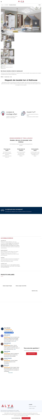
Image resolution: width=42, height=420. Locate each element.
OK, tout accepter (26, 418)
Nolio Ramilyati (7, 343)
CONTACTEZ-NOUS (31, 353)
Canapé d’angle (32, 408)
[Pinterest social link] (8, 77)
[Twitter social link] (5, 77)
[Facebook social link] (4, 77)
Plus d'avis (10, 372)
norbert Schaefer (8, 358)
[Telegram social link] (11, 77)
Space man (6, 365)
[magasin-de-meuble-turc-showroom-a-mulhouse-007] (26, 243)
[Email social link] (7, 77)
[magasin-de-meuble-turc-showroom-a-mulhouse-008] (36, 243)
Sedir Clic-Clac (35, 290)
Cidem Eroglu (7, 351)
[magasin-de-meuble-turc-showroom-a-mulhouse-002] (36, 240)
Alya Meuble (7, 328)
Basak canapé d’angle (7, 285)
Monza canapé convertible (21, 285)
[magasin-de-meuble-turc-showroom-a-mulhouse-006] (36, 242)
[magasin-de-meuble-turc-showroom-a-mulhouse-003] (26, 242)
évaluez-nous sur (8, 332)
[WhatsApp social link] (9, 77)
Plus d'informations (16, 418)
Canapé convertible (32, 406)
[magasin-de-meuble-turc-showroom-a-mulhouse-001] (26, 240)
